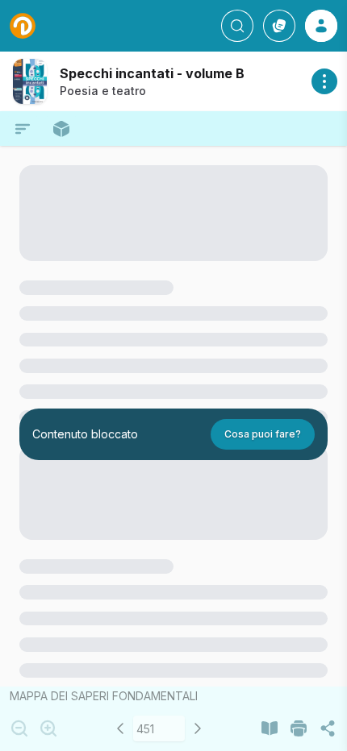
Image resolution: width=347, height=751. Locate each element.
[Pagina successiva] (197, 728)
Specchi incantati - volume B (152, 73)
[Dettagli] (324, 81)
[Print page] (298, 728)
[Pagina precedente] (120, 728)
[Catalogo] (279, 26)
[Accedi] (321, 26)
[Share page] (328, 728)
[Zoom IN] (48, 728)
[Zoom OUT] (19, 728)
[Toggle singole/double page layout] (269, 728)
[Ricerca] (237, 26)
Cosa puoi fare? (262, 434)
